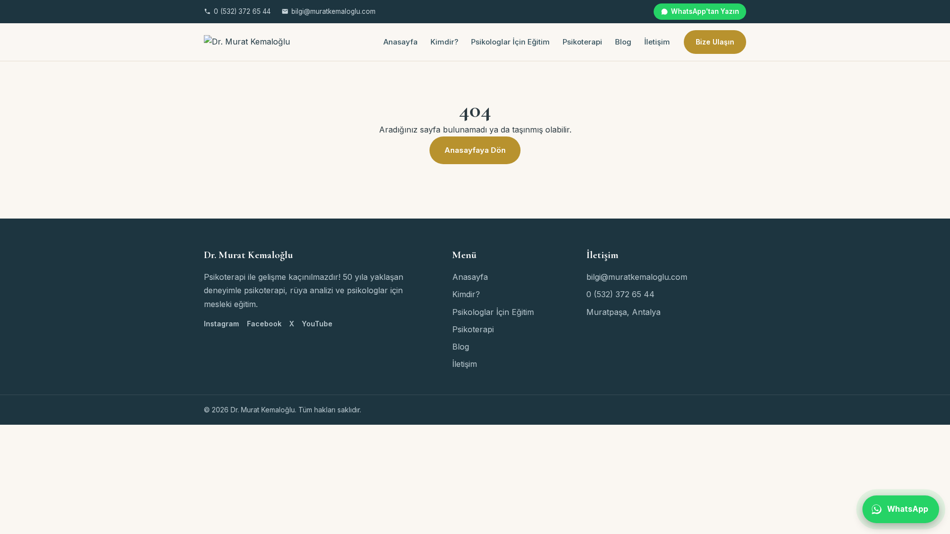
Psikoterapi (582, 41)
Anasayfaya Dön (475, 150)
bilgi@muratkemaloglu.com (333, 11)
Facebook (264, 323)
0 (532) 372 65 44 (242, 11)
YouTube (317, 323)
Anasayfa (400, 41)
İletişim (657, 41)
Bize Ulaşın (715, 42)
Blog (623, 41)
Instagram (221, 323)
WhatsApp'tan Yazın (705, 11)
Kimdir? (444, 41)
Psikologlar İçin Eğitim (510, 41)
